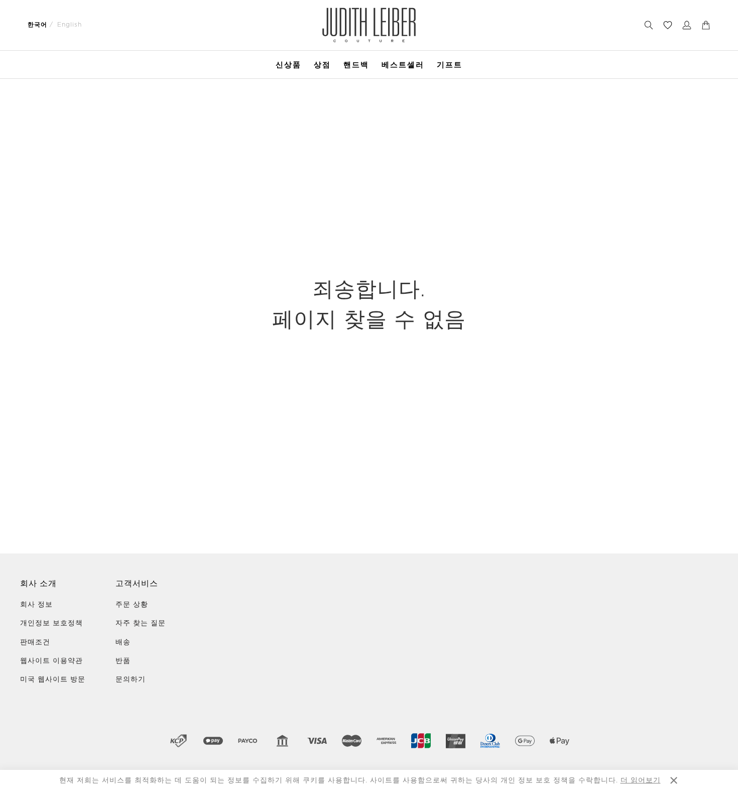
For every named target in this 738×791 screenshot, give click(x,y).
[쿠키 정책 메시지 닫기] (673, 780)
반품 (123, 660)
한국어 (37, 25)
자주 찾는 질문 (140, 623)
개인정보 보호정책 (51, 623)
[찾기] (648, 25)
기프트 (449, 64)
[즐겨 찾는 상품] (667, 25)
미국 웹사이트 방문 (52, 679)
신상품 (288, 64)
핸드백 (356, 64)
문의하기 (130, 679)
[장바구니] (705, 25)
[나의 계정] (686, 25)
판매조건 (35, 642)
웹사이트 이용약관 (51, 660)
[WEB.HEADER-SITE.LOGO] (369, 25)
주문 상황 (131, 604)
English (69, 25)
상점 (322, 64)
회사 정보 (36, 604)
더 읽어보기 (641, 780)
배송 (123, 642)
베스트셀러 (403, 64)
